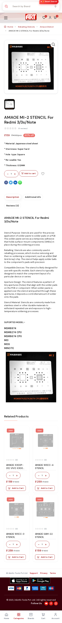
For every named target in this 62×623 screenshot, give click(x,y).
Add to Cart (18, 488)
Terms (53, 573)
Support (34, 573)
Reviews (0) (12, 205)
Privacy (43, 573)
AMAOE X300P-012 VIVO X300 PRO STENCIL (14, 468)
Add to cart (30, 173)
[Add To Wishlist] (43, 173)
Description (12, 197)
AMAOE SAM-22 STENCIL (44, 535)
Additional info (33, 197)
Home (10, 27)
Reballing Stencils (26, 27)
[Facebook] (6, 183)
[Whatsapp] (20, 183)
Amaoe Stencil (47, 27)
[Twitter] (11, 183)
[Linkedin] (15, 183)
